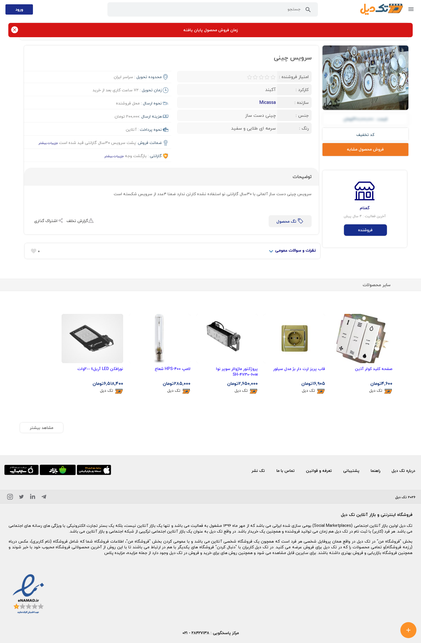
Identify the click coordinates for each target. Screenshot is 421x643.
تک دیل (375, 390)
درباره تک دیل (403, 470)
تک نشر (258, 470)
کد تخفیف (365, 134)
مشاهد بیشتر (41, 427)
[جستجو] (308, 11)
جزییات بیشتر (48, 143)
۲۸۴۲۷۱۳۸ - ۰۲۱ (195, 632)
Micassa (267, 102)
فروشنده (365, 230)
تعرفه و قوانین (319, 470)
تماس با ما (285, 470)
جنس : (302, 115)
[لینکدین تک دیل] (32, 498)
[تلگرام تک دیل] (44, 498)
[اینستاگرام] (10, 498)
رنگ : (304, 128)
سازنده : (301, 102)
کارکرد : (302, 89)
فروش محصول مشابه (365, 149)
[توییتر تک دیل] (21, 498)
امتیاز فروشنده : (294, 76)
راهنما (375, 470)
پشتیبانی (351, 470)
